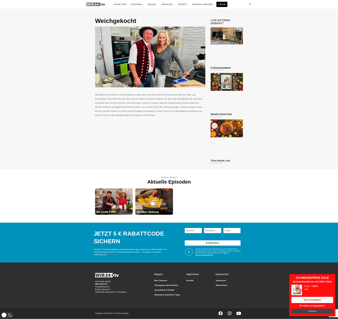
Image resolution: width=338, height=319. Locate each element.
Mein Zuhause (160, 280)
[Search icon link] (250, 4)
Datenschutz (221, 285)
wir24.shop (111, 255)
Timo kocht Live (220, 160)
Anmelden (212, 243)
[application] (143, 4)
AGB (225, 253)
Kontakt (190, 280)
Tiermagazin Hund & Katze (166, 285)
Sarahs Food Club (221, 114)
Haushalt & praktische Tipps (167, 295)
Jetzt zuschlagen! (312, 300)
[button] (99, 57)
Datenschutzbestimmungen (204, 255)
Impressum (221, 280)
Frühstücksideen (221, 67)
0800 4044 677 (101, 284)
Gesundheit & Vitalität (164, 290)
